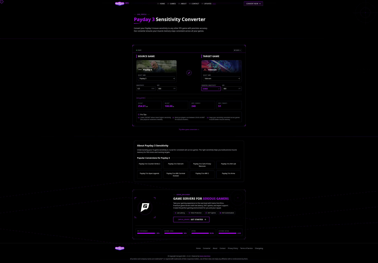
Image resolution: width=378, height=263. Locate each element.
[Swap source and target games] (189, 72)
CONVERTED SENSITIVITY (208, 85)
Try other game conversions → (189, 129)
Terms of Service (246, 248)
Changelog (259, 248)
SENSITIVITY (140, 85)
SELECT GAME (142, 75)
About (215, 248)
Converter (206, 248)
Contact (223, 248)
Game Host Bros (205, 256)
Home (198, 248)
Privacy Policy (233, 248)
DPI (158, 85)
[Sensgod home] (119, 4)
